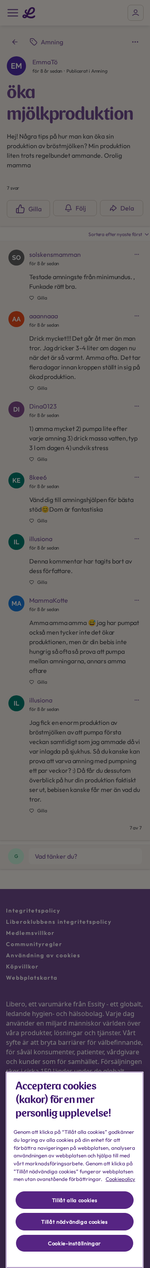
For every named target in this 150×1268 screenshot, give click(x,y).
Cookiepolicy (120, 1179)
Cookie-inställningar (74, 1243)
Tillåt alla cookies (74, 1200)
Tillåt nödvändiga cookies (74, 1221)
